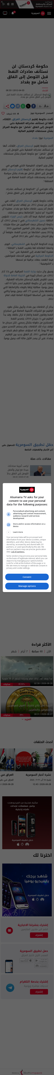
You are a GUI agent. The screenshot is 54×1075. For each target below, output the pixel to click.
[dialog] (27, 537)
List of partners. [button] (18, 551)
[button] (27, 532)
